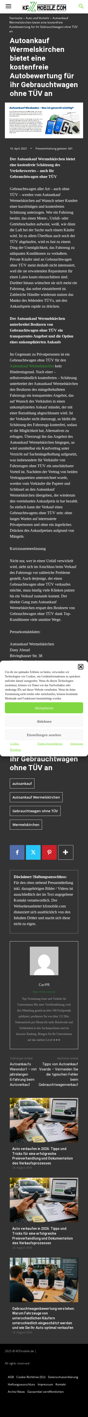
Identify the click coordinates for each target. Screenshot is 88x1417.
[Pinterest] (49, 852)
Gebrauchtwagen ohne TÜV (35, 811)
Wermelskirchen (25, 824)
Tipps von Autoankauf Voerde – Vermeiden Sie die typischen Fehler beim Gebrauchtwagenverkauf (58, 1074)
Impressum (76, 743)
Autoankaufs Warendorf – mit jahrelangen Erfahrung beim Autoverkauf (23, 1074)
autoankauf (22, 783)
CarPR (44, 984)
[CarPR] (44, 961)
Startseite (15, 18)
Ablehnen (44, 721)
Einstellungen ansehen (44, 735)
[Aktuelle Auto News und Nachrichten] (44, 7)
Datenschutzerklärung (50, 743)
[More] (65, 852)
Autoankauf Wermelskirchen (32, 366)
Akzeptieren (44, 708)
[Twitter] (33, 852)
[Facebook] (17, 852)
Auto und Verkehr (37, 18)
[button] (80, 666)
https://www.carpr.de (44, 991)
